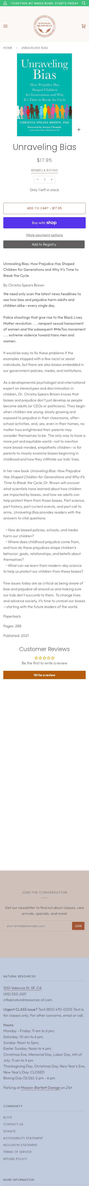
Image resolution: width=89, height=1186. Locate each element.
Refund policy (15, 1159)
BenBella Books (44, 170)
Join (78, 926)
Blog (7, 1117)
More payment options (44, 235)
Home (7, 48)
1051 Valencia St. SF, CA (22, 987)
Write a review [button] (44, 675)
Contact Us (13, 1124)
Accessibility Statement (23, 1138)
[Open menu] (9, 26)
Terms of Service (17, 1152)
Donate (9, 1131)
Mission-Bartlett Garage (41, 1087)
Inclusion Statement (20, 1145)
